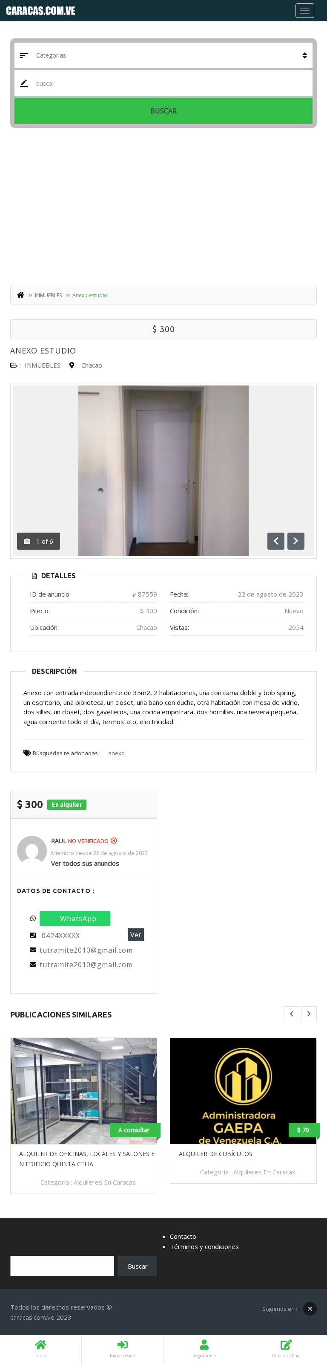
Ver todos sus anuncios (85, 863)
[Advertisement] (163, 209)
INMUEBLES (48, 295)
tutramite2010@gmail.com (86, 950)
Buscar (163, 111)
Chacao (91, 365)
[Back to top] (299, 1311)
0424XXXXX (61, 935)
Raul (58, 841)
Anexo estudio (43, 350)
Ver (135, 934)
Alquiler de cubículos (215, 1154)
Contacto (183, 1236)
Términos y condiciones (204, 1246)
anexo (116, 753)
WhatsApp (78, 918)
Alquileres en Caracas (105, 1182)
